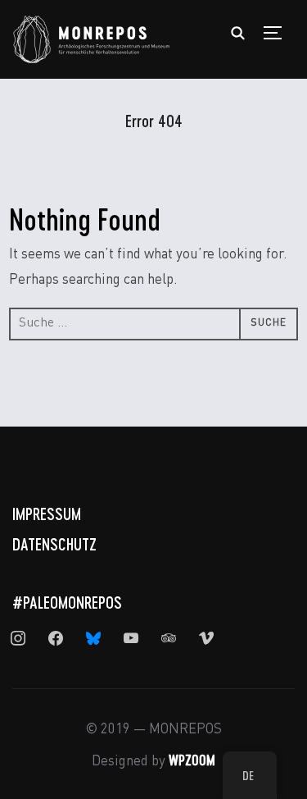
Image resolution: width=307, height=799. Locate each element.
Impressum (46, 513)
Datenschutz (54, 544)
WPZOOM (192, 759)
